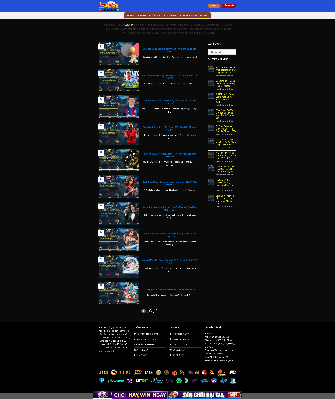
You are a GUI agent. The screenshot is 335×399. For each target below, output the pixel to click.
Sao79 (128, 24)
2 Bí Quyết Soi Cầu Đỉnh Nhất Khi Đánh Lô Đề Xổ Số (169, 290)
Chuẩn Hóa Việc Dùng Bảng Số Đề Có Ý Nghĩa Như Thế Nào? (169, 261)
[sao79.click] (112, 6)
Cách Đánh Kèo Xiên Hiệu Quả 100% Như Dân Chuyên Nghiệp (169, 128)
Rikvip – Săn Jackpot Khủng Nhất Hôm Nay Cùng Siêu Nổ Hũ (226, 70)
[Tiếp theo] (155, 311)
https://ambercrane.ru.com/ (217, 337)
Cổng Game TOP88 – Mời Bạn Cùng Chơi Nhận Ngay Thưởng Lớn (225, 114)
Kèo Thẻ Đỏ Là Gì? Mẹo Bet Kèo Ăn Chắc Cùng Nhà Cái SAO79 (169, 77)
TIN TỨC (204, 15)
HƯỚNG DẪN (155, 15)
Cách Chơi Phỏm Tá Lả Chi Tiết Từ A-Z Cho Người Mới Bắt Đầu (169, 183)
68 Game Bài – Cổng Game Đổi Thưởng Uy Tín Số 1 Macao (226, 83)
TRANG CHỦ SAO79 (136, 15)
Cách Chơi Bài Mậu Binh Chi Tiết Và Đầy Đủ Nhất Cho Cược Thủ (169, 208)
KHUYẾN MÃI (170, 15)
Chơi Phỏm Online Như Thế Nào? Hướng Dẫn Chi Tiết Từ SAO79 (169, 235)
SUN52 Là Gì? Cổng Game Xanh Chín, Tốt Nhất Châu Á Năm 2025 (225, 98)
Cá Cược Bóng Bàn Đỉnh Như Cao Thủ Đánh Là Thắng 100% (169, 50)
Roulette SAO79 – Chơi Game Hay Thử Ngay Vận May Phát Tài (169, 155)
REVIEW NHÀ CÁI (188, 15)
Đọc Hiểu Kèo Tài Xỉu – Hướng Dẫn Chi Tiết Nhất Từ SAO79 (170, 102)
